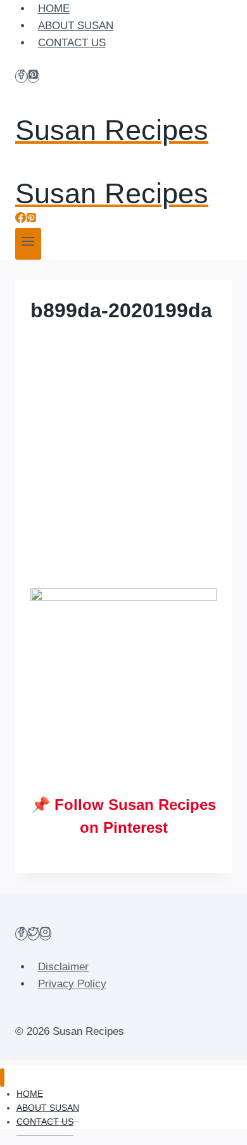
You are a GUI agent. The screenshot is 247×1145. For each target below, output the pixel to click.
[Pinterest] (33, 76)
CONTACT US (72, 43)
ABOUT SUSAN (75, 26)
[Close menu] (2, 1077)
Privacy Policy (72, 984)
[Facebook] (21, 76)
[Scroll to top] (215, 1126)
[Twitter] (33, 933)
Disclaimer (63, 967)
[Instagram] (45, 933)
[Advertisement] (123, 454)
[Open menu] (28, 244)
